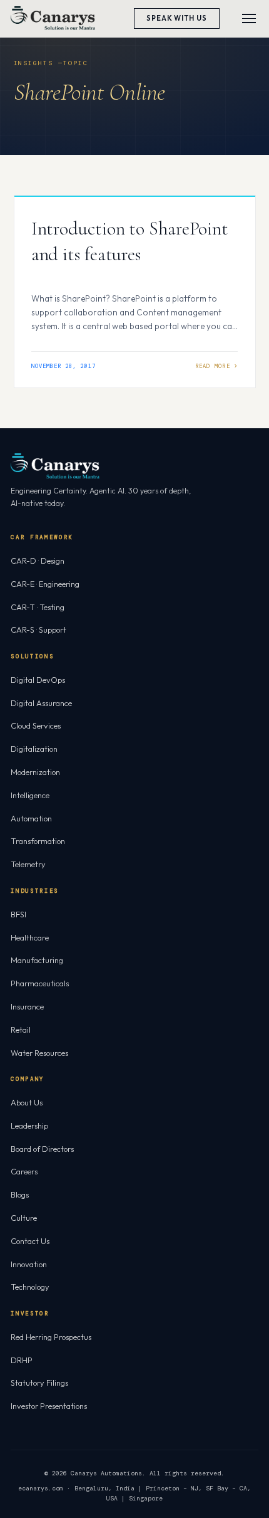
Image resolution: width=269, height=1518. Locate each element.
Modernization (35, 772)
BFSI (18, 914)
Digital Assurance (41, 703)
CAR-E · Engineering (45, 584)
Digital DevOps (38, 680)
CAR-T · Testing (37, 607)
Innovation (29, 1264)
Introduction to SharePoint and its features (129, 241)
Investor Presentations (49, 1406)
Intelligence (30, 795)
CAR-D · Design (37, 561)
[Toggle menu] (249, 18)
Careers (24, 1171)
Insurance (27, 1006)
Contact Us (30, 1241)
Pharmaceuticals (40, 983)
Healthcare (30, 937)
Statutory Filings (39, 1383)
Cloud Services (36, 725)
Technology (30, 1287)
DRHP (22, 1360)
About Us (27, 1102)
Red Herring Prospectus (51, 1337)
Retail (21, 1030)
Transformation (38, 841)
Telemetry (28, 864)
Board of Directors (42, 1149)
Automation (31, 818)
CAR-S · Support (38, 630)
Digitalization (34, 749)
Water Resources (39, 1053)
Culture (24, 1218)
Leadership (29, 1125)
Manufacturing (37, 960)
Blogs (20, 1194)
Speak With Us (176, 18)
